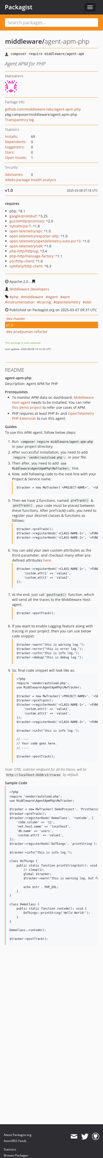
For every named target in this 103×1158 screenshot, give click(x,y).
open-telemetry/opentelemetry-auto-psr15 (45, 241)
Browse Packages (16, 1155)
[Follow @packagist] (84, 1136)
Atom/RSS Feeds (15, 1141)
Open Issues (15, 157)
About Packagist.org (18, 1135)
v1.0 (9, 325)
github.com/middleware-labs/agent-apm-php (43, 109)
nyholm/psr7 (20, 226)
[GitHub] (95, 1136)
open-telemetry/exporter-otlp (34, 236)
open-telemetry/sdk (26, 246)
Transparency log (19, 119)
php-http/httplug (24, 251)
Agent (53, 296)
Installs (11, 136)
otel (88, 302)
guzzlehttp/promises (27, 221)
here (47, 560)
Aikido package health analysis (30, 179)
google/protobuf (23, 216)
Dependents (15, 141)
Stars (9, 152)
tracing (45, 302)
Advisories (13, 174)
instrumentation (20, 302)
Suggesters (14, 147)
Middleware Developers (29, 289)
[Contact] (74, 1136)
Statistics (10, 1149)
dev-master (15, 318)
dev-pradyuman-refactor (27, 331)
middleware (33, 296)
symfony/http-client (26, 266)
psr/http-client (22, 261)
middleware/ (24, 41)
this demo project (27, 407)
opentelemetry (68, 302)
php (15, 296)
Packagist (18, 7)
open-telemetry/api (26, 231)
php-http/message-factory (31, 256)
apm (66, 296)
